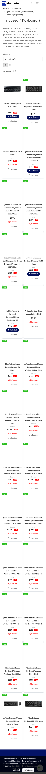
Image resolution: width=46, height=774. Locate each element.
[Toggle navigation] (43, 3)
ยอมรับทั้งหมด (28, 770)
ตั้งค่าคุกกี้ (16, 770)
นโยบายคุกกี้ (7, 766)
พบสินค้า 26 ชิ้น (10, 71)
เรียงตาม (8, 54)
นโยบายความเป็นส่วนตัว (26, 763)
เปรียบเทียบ (13, 121)
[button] (32, 3)
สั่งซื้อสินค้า (13, 116)
